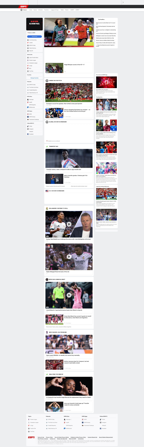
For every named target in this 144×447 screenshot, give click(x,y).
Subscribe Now (34, 36)
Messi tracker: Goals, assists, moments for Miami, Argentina (58, 326)
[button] (119, 6)
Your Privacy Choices (43, 438)
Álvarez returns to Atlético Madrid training (105, 40)
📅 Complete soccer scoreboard (53, 141)
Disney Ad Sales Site (62, 438)
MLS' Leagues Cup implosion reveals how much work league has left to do (106, 155)
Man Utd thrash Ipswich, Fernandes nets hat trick (105, 27)
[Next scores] (123, 2)
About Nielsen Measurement (106, 437)
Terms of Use (41, 437)
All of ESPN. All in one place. (102, 89)
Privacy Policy (49, 437)
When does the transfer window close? (79, 186)
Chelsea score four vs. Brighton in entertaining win (106, 30)
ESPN (23, 6)
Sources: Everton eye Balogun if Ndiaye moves (106, 33)
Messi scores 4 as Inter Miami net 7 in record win (105, 23)
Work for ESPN (72, 438)
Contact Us (52, 438)
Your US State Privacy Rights (62, 437)
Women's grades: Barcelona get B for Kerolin (55, 186)
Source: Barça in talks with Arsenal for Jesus (105, 42)
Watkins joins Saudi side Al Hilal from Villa (105, 38)
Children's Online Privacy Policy (78, 437)
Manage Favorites (34, 77)
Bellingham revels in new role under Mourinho (106, 35)
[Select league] (24, 2)
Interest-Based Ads (92, 437)
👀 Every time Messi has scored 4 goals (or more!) (105, 46)
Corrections (81, 438)
